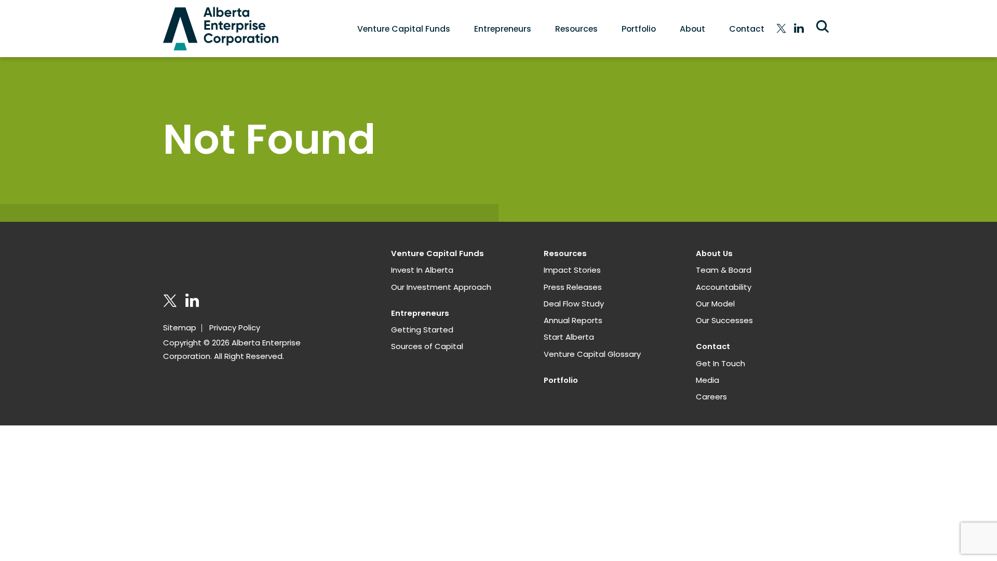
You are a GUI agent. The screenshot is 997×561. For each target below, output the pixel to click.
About (692, 29)
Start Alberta (569, 336)
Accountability (723, 287)
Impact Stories (572, 269)
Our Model (715, 303)
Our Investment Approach (441, 287)
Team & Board (723, 269)
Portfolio (639, 29)
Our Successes (724, 320)
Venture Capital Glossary (592, 354)
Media (707, 380)
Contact (746, 29)
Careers (711, 396)
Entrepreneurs (502, 29)
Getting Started (422, 329)
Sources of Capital (427, 346)
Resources (576, 29)
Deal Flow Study (574, 303)
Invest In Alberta (422, 269)
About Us (714, 253)
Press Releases (573, 287)
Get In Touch (720, 363)
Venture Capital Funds (403, 29)
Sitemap (179, 327)
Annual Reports (573, 320)
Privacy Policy (234, 327)
